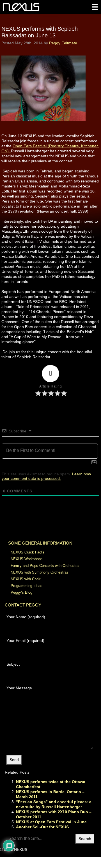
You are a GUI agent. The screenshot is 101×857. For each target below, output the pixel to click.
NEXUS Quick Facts (27, 552)
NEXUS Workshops (27, 559)
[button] (95, 7)
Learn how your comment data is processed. (46, 476)
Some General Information (40, 543)
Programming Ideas (26, 586)
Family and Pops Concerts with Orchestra (45, 566)
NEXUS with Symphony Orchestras (39, 572)
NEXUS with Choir (25, 579)
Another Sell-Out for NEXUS (42, 827)
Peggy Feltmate (63, 43)
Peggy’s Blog (21, 592)
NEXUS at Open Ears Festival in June (51, 822)
